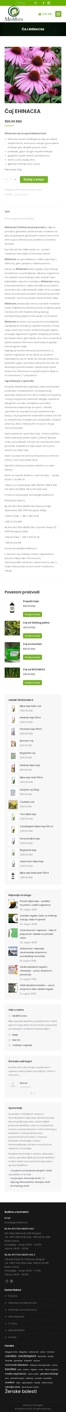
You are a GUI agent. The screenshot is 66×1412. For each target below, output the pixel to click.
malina (26, 1369)
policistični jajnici (17, 1378)
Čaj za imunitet (32, 644)
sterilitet (10, 1382)
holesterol (28, 1361)
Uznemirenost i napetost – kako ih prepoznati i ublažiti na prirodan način (38, 934)
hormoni (36, 1361)
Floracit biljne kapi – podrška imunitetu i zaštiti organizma (35, 903)
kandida (10, 1369)
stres (18, 1383)
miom (41, 1369)
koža (19, 1369)
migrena (33, 1369)
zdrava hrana (47, 1383)
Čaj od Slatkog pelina (36, 622)
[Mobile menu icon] (58, 14)
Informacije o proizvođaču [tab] (19, 218)
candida (10, 1356)
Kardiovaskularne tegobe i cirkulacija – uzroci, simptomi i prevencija (36, 970)
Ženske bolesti (21, 1391)
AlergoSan (23, 1352)
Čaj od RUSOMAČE (34, 669)
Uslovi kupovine (16, 1316)
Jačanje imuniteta (21, 194)
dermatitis (42, 1356)
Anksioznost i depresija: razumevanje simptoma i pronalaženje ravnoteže (33, 952)
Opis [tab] (7, 211)
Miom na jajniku (51, 1369)
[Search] (35, 3)
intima (54, 1365)
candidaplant (27, 1356)
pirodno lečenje (49, 1373)
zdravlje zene (12, 1386)
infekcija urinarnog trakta (40, 1365)
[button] (57, 51)
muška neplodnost (15, 1373)
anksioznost (34, 1352)
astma (43, 1352)
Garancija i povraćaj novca (22, 1309)
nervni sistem (33, 1374)
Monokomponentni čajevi (28, 189)
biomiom (50, 1352)
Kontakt (12, 1337)
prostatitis (47, 1378)
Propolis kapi (31, 601)
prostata (38, 1378)
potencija (29, 1378)
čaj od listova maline (30, 1387)
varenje (37, 1383)
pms (7, 1378)
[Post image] (13, 904)
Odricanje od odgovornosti (22, 1302)
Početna (12, 1295)
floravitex (8, 1361)
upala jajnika (27, 1383)
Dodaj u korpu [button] (32, 614)
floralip (50, 1356)
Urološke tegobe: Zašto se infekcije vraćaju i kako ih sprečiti (38, 917)
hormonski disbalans (16, 1364)
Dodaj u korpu (34, 179)
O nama (12, 1323)
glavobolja (18, 1361)
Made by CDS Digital (33, 1405)
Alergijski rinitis (11, 1352)
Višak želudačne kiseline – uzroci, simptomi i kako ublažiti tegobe (37, 987)
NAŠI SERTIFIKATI (16, 1330)
